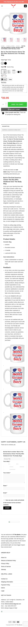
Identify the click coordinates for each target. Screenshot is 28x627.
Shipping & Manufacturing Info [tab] (11, 130)
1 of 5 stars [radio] (5, 464)
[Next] (24, 23)
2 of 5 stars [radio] (13, 464)
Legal (2, 591)
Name (5, 485)
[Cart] (25, 6)
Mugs (18, 46)
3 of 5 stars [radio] (7, 466)
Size (2, 75)
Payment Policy (5, 585)
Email (5, 492)
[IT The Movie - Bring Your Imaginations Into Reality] (13, 6)
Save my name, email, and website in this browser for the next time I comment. (13, 502)
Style (3, 67)
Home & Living (10, 46)
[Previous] (3, 23)
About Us (3, 557)
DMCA (3, 588)
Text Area (3, 82)
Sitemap (3, 569)
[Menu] (2, 6)
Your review (6, 472)
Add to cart (17, 104)
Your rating (6, 461)
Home (2, 46)
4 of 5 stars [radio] (17, 466)
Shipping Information (7, 582)
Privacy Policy (5, 563)
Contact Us (4, 579)
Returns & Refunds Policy (8, 560)
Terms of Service (6, 566)
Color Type (4, 59)
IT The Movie (17, 534)
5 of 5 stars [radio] (7, 469)
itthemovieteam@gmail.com (13, 604)
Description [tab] (5, 126)
